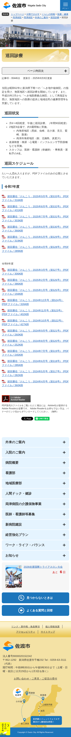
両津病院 (17, 17)
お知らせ (12, 555)
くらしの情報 (48, 14)
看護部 (10, 473)
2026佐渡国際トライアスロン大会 (43, 566)
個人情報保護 (52, 626)
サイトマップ (48, 631)
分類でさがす (33, 14)
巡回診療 (54, 17)
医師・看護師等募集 (20, 514)
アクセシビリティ (25, 631)
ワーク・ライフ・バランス (25, 545)
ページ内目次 (35, 70)
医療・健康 (62, 14)
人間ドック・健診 (18, 493)
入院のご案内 (15, 452)
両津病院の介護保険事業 (23, 504)
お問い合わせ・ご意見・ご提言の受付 (35, 678)
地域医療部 (13, 483)
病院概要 (12, 462)
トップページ (17, 14)
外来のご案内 (41, 17)
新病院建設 (13, 524)
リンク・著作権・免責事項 (25, 626)
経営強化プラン (16, 535)
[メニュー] (65, 5)
